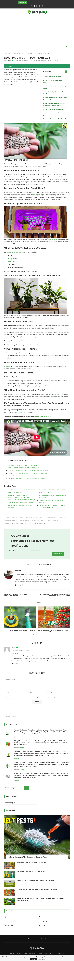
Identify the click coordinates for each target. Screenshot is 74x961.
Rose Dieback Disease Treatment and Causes (22, 476)
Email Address (35, 551)
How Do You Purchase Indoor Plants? (53, 81)
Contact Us (60, 953)
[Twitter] (37, 6)
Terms (40, 953)
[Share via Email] (50, 564)
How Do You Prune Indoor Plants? (55, 119)
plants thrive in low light (16, 252)
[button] (29, 2)
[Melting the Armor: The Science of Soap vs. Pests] (37, 837)
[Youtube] (32, 6)
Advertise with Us (29, 953)
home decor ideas (50, 517)
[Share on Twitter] (41, 564)
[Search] (69, 47)
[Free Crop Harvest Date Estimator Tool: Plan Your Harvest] (9, 883)
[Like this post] (37, 564)
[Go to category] (26, 788)
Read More (41, 959)
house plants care (10, 520)
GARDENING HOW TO (17, 54)
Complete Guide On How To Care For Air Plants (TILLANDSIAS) (27, 479)
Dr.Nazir (8, 61)
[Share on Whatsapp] (45, 564)
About (19, 953)
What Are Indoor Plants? (53, 76)
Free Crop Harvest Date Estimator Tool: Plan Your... (34, 2)
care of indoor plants (26, 517)
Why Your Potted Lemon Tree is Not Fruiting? (31, 862)
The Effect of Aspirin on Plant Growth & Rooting (22, 465)
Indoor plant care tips (38, 520)
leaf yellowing (19, 412)
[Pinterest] (42, 6)
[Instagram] (39, 6)
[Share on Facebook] (39, 564)
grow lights (53, 239)
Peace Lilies (11, 261)
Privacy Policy (49, 953)
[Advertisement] (37, 31)
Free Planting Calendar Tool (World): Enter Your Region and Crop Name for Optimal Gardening (41, 899)
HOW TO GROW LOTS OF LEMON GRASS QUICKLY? (24, 468)
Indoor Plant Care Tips (42, 416)
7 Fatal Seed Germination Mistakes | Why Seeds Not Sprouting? (27, 473)
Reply (68, 647)
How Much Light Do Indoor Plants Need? (54, 93)
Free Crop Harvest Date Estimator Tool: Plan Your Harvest (35, 880)
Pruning (6, 366)
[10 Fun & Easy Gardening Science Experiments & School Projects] (54, 617)
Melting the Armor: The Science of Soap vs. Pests (27, 857)
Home (5, 54)
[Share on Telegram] (48, 564)
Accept (34, 959)
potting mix (36, 194)
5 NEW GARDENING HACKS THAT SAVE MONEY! (20, 630)
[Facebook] (34, 6)
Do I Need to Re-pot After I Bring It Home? (55, 87)
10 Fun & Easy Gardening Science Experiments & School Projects (28, 470)
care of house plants (11, 517)
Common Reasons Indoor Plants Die (54, 114)
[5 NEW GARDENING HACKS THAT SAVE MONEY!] (20, 617)
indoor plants (9, 523)
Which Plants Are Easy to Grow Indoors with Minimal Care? (54, 104)
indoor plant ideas (52, 520)
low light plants (21, 523)
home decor (38, 517)
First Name (13, 551)
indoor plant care (23, 520)
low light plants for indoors (37, 523)
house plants (61, 517)
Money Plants (12, 259)
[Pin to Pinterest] (43, 564)
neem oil (59, 394)
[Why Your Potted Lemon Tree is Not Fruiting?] (9, 865)
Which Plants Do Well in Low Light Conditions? (55, 99)
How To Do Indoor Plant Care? (54, 109)
